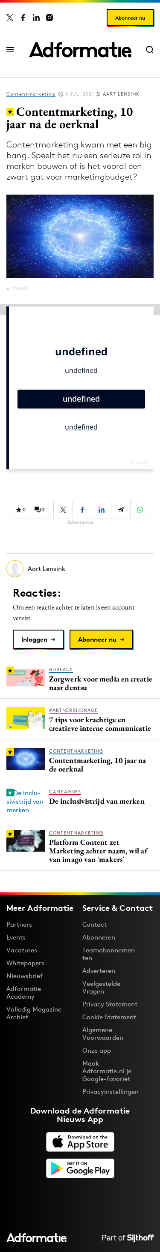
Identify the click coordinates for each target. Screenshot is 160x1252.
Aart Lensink (121, 94)
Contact (94, 924)
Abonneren (98, 937)
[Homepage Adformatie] (80, 49)
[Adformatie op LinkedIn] (36, 17)
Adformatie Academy (23, 992)
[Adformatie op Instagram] (49, 17)
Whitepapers (25, 963)
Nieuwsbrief (24, 976)
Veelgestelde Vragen (101, 987)
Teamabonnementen (110, 954)
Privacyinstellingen (110, 1092)
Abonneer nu (130, 18)
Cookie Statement (109, 1017)
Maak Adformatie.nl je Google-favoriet (106, 1071)
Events (16, 937)
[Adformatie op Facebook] (23, 17)
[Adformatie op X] (9, 17)
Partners (19, 924)
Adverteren (98, 971)
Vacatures (21, 950)
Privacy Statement (109, 1004)
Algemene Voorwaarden (102, 1034)
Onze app (96, 1050)
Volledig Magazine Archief (33, 1013)
